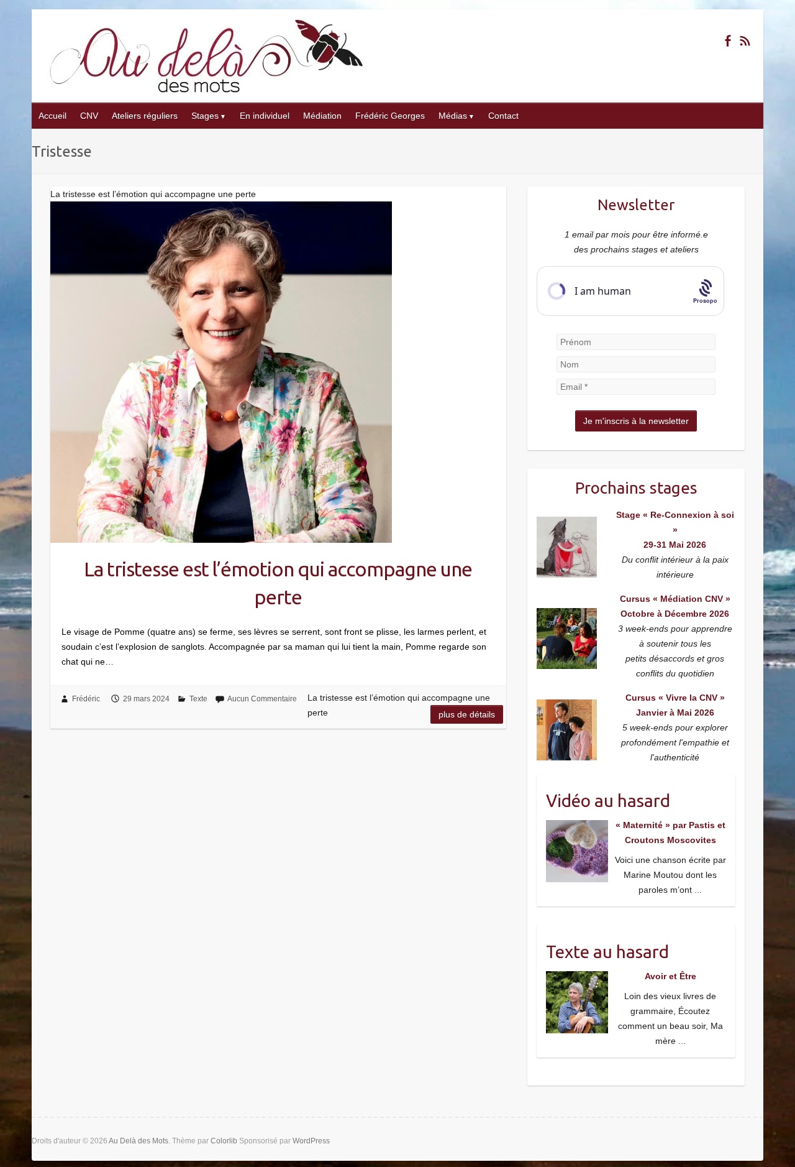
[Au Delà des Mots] (206, 56)
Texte (198, 698)
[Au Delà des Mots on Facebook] (727, 40)
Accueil (52, 116)
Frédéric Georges (390, 116)
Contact (503, 116)
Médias (452, 116)
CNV (89, 116)
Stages (205, 116)
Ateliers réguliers (145, 116)
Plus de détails (466, 714)
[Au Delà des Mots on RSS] (745, 40)
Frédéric (86, 698)
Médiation (322, 116)
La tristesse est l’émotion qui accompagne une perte (278, 583)
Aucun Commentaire (262, 698)
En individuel (264, 116)
